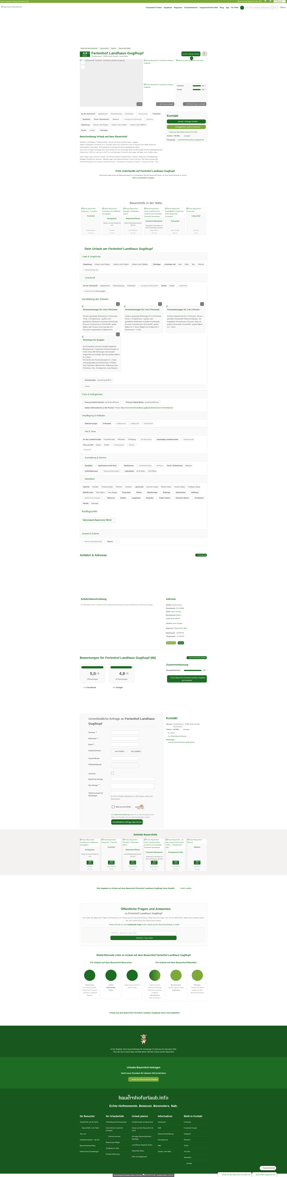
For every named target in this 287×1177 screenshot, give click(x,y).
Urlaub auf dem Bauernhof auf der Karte (183, 132)
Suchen (277, 7)
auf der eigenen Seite (176, 987)
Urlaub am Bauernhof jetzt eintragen (144, 1079)
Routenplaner (201, 555)
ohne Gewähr (169, 888)
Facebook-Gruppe (190, 1128)
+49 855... (177, 136)
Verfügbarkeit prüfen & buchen (187, 127)
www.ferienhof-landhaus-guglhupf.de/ (191, 140)
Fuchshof (91, 216)
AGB (159, 1128)
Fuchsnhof (175, 221)
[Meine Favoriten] (242, 7)
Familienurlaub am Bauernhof (142, 1122)
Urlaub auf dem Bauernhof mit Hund (142, 1129)
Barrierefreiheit (269, 1168)
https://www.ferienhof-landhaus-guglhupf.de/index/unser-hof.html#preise (147, 408)
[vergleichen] (83, 67)
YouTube (187, 1151)
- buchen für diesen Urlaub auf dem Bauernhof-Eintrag (197, 989)
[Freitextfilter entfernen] (272, 7)
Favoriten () (236, 1175)
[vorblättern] (137, 83)
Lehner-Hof (196, 216)
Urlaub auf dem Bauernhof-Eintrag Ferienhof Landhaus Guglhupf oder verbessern (155, 991)
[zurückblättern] (85, 83)
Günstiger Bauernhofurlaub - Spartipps (142, 1137)
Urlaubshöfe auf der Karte (89, 1122)
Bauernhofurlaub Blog (87, 1145)
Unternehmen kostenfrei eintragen (114, 1129)
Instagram (187, 1134)
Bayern (178, 615)
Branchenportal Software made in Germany (127, 1175)
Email (90, 744)
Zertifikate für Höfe (112, 1148)
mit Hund (91, 773)
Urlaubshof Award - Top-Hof (89, 1140)
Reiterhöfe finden (138, 1151)
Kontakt (180, 643)
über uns (83, 1134)
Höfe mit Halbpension (139, 1157)
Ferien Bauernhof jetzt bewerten (187, 679)
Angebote (168, 7)
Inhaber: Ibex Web (164, 1151)
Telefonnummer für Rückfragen (95, 794)
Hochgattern (112, 218)
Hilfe (260, 1)
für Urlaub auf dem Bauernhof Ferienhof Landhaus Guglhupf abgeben (89, 990)
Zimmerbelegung (94, 764)
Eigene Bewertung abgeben (197, 657)
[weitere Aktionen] (204, 53)
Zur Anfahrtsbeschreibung (177, 736)
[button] (111, 83)
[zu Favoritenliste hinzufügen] (83, 62)
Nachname (92, 738)
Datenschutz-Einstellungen (89, 1151)
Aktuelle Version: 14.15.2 (165, 1175)
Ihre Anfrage (93, 785)
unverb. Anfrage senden (190, 54)
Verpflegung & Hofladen (93, 415)
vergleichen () (265, 1175)
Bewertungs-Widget (113, 1142)
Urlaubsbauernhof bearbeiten (116, 1122)
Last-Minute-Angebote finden (142, 1145)
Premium (202, 205)
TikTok (186, 1145)
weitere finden (111, 987)
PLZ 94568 (180, 608)
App (227, 7)
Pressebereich (163, 1140)
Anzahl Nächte (94, 758)
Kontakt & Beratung (113, 1154)
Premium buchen (114, 1136)
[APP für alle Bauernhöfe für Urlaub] (283, 7)
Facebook (187, 1122)
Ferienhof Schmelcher (154, 221)
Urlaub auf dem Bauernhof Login (247, 1)
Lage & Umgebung (91, 256)
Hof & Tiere (90, 431)
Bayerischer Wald (181, 628)
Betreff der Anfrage (95, 779)
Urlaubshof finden (154, 7)
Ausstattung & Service (95, 457)
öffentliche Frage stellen (144, 938)
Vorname (92, 732)
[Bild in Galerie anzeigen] (159, 71)
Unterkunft (89, 278)
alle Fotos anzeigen (166, 104)
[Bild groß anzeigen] (101, 306)
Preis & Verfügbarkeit (92, 394)
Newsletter (187, 1157)
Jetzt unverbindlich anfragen (143, 178)
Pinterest (187, 1140)
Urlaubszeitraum (94, 750)
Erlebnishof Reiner (133, 218)
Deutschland (175, 618)
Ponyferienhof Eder (175, 852)
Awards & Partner (90, 533)
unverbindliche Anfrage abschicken (127, 822)
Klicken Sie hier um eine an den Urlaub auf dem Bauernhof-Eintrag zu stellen (144, 925)
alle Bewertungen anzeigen (195, 104)
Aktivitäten (89, 479)
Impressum (162, 1122)
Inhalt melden (185, 888)
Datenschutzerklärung (122, 814)
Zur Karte (171, 733)
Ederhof (197, 847)
